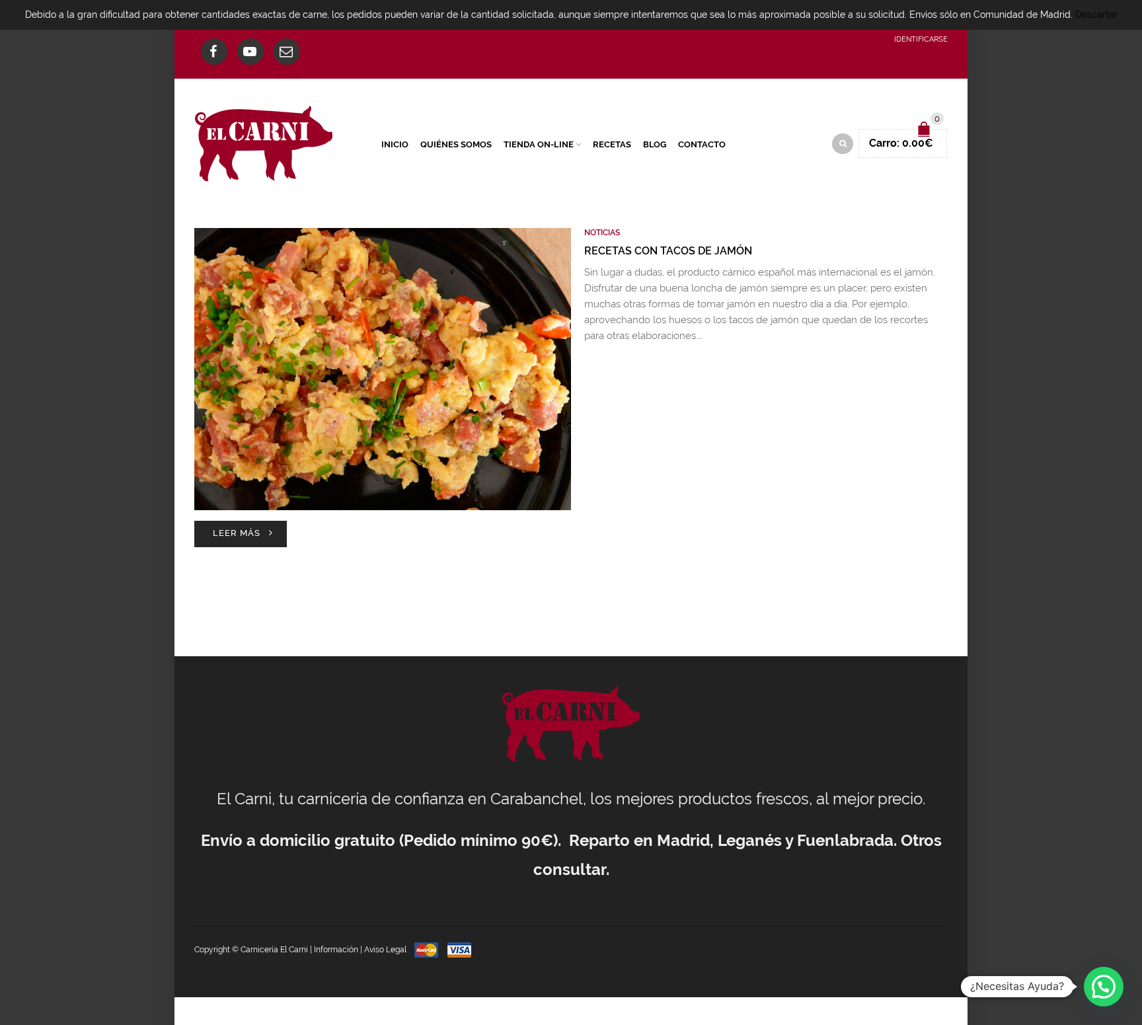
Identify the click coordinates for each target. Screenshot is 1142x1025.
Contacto (702, 144)
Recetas (612, 144)
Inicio (394, 144)
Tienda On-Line (539, 144)
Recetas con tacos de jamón (668, 251)
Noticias (602, 232)
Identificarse (921, 39)
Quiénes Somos (456, 144)
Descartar (1096, 14)
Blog (654, 144)
